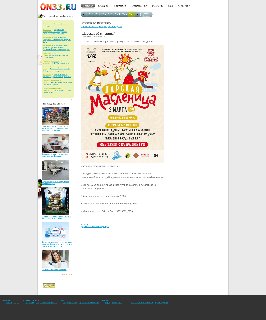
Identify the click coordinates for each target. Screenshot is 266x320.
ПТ (116, 13)
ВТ (95, 13)
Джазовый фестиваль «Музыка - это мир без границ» (57, 83)
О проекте (184, 5)
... (71, 99)
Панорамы (117, 302)
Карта (107, 302)
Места (105, 300)
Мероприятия (47, 24)
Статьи (9, 302)
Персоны (29, 302)
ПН (88, 13)
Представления (139, 5)
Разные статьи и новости (142, 302)
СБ (123, 13)
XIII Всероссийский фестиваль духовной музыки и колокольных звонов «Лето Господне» (56, 48)
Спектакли (120, 5)
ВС (130, 13)
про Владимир (161, 302)
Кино (170, 5)
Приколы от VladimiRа (89, 302)
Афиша (6, 300)
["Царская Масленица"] (122, 163)
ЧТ (109, 13)
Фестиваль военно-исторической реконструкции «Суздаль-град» (57, 40)
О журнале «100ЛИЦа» (46, 302)
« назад (84, 224)
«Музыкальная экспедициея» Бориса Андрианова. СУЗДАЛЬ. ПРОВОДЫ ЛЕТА (55, 32)
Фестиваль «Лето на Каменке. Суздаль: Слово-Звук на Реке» (57, 76)
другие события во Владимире (95, 226)
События (88, 5)
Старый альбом (70, 302)
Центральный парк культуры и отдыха (101, 26)
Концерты (103, 5)
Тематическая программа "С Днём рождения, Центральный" (56, 70)
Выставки (157, 5)
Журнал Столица (31, 300)
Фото (62, 300)
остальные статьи (66, 274)
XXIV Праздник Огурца (60, 63)
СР (102, 13)
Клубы (16, 302)
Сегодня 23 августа (146, 14)
